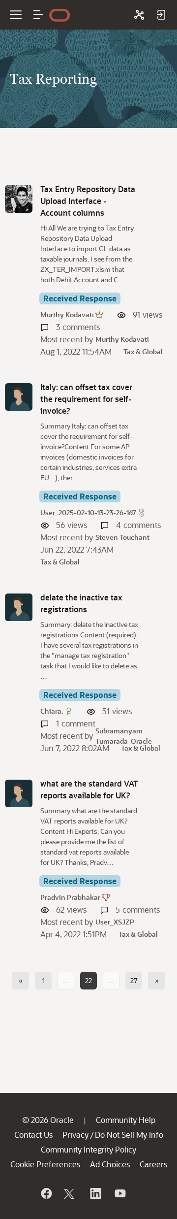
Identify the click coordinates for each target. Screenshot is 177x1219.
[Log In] (161, 15)
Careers (153, 1164)
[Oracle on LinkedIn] (94, 1193)
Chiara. (51, 711)
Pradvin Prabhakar (70, 897)
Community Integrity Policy (88, 1149)
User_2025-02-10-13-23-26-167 (88, 512)
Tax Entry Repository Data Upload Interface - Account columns (87, 201)
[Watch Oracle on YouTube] (119, 1193)
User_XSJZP (114, 921)
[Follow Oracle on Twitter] (70, 1193)
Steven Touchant (122, 537)
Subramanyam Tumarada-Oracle (123, 736)
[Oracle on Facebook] (45, 1193)
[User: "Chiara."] (18, 607)
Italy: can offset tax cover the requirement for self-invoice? (86, 399)
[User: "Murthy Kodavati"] (18, 199)
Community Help (125, 1120)
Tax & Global (143, 351)
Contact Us (33, 1134)
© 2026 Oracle (48, 1120)
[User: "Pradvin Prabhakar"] (18, 793)
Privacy (75, 1134)
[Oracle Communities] (139, 15)
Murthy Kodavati (67, 314)
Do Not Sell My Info (129, 1134)
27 (134, 980)
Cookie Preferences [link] (45, 1164)
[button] (38, 15)
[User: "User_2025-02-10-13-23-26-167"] (18, 397)
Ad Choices (110, 1164)
